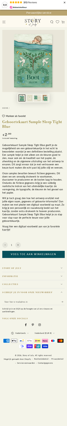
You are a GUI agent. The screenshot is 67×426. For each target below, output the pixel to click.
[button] (52, 22)
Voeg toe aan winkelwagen (33, 254)
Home (5, 108)
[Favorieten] (57, 21)
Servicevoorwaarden (26, 363)
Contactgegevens (45, 363)
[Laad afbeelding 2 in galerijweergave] (29, 97)
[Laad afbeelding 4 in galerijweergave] (45, 97)
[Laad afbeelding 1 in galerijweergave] (22, 97)
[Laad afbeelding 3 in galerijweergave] (37, 97)
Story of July (28, 355)
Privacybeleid (57, 359)
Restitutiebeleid (41, 359)
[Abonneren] (63, 302)
